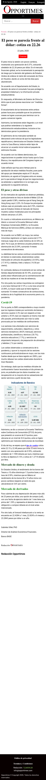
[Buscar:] (16, 21)
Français (32, 2)
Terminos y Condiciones (23, 763)
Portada (3, 32)
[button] (23, 16)
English (23, 2)
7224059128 (28, 768)
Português (40, 2)
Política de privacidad (23, 758)
